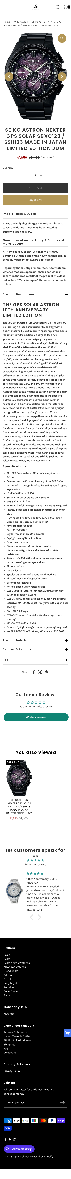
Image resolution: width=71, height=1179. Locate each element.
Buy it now (35, 199)
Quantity (8, 167)
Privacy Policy (12, 1070)
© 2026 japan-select (16, 1156)
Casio (7, 954)
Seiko (7, 958)
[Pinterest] (10, 1140)
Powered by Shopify (41, 1156)
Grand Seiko (11, 970)
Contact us (10, 1052)
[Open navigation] (4, 7)
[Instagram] (14, 1140)
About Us (9, 1013)
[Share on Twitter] (40, 672)
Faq (6, 1048)
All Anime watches (15, 966)
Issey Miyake (11, 983)
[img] (35, 860)
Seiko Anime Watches (17, 962)
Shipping (9, 1044)
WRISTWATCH (21, 21)
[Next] (62, 76)
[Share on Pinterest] (47, 672)
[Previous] (9, 76)
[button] (32, 917)
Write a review (36, 717)
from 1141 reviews (35, 864)
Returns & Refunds (15, 1032)
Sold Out (35, 188)
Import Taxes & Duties (17, 1036)
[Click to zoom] (62, 38)
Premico (9, 987)
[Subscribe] (62, 1103)
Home (7, 21)
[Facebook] (5, 1140)
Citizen (8, 975)
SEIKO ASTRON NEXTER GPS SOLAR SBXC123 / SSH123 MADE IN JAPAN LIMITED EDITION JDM (19, 806)
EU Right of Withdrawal (17, 1040)
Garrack (8, 995)
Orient (7, 979)
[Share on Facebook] (33, 672)
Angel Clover (11, 991)
